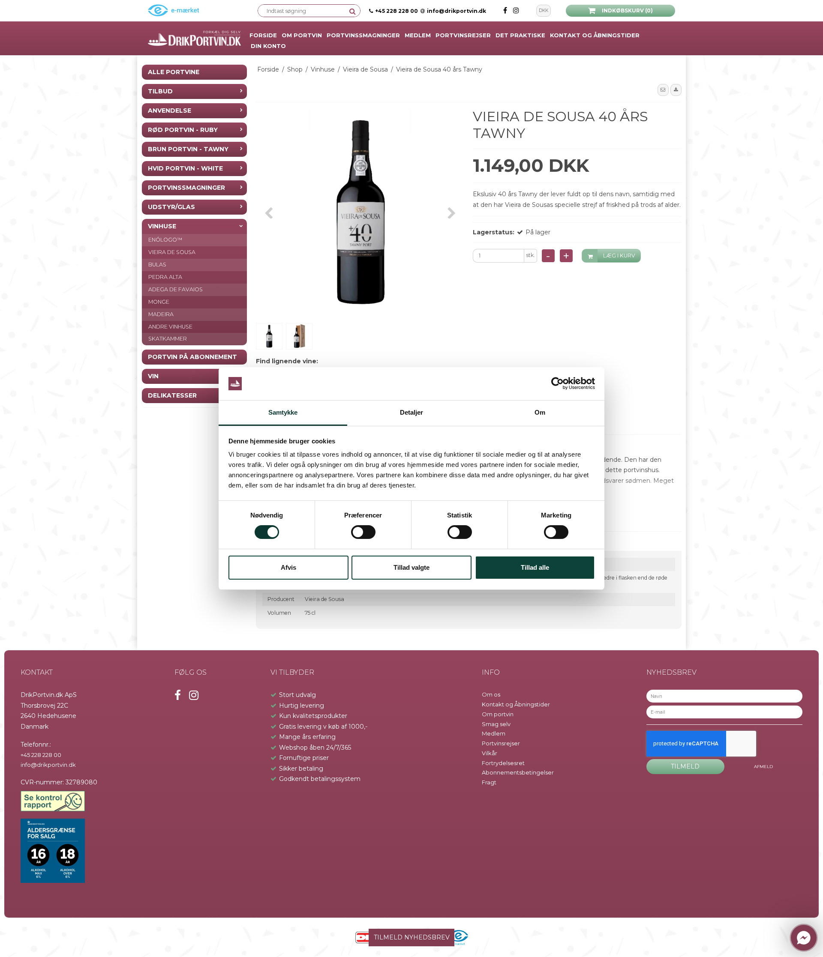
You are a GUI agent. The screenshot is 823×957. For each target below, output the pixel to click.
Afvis (288, 567)
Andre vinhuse (170, 326)
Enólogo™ (165, 239)
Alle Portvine (173, 72)
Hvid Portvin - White (185, 168)
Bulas (157, 264)
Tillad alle (535, 567)
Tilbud (160, 91)
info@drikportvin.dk (456, 11)
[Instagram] (516, 10)
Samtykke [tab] (283, 412)
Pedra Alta (165, 277)
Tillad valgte (411, 567)
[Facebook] (506, 10)
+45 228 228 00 (396, 11)
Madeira (161, 314)
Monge (158, 301)
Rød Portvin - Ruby (183, 130)
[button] (663, 90)
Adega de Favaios (175, 289)
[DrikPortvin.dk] (194, 38)
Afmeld (763, 766)
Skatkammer (167, 338)
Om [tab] (540, 412)
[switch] (363, 532)
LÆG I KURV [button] (619, 255)
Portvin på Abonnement (192, 357)
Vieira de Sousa (171, 252)
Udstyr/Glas (171, 207)
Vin (153, 376)
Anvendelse (169, 110)
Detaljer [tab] (412, 412)
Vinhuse (162, 226)
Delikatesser (172, 395)
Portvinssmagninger (186, 187)
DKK (543, 10)
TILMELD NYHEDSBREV (412, 937)
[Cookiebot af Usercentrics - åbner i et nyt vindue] (557, 383)
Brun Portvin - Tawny (188, 149)
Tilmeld (685, 766)
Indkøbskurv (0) (627, 10)
